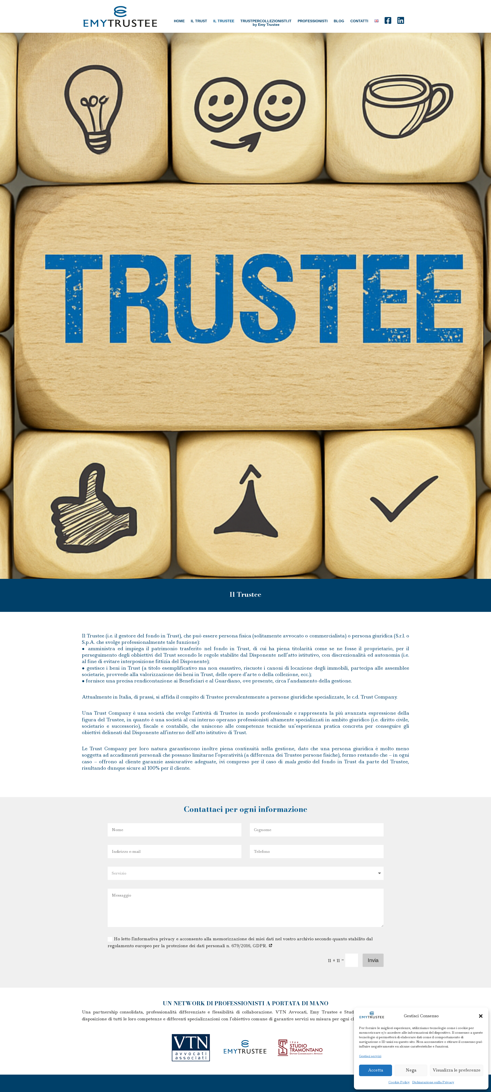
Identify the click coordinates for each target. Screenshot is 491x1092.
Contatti (359, 21)
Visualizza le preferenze (457, 1070)
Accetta (375, 1070)
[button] (480, 1016)
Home (179, 21)
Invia (373, 960)
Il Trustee (223, 21)
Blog (339, 21)
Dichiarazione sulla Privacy (433, 1082)
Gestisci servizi (370, 1056)
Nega (411, 1070)
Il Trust (199, 21)
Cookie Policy (399, 1082)
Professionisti (313, 21)
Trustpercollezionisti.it (266, 21)
